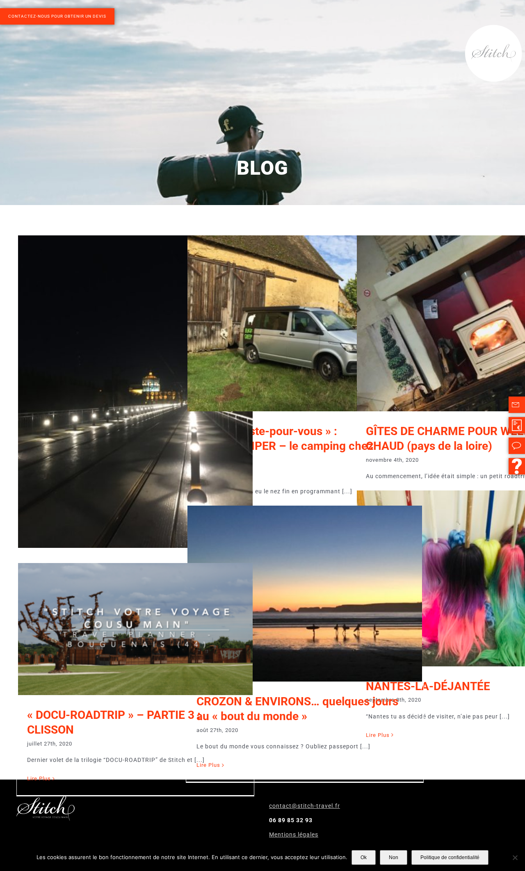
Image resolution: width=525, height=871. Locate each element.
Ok (364, 857)
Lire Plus (39, 778)
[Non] (515, 857)
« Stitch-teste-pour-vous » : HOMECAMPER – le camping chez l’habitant (284, 446)
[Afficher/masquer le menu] (506, 12)
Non (393, 857)
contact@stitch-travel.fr (304, 806)
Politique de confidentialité (449, 857)
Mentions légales (293, 834)
